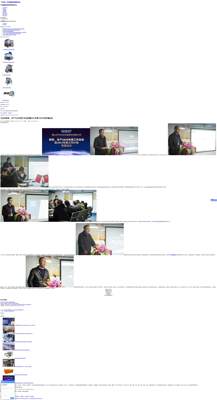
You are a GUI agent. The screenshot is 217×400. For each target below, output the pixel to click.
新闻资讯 (5, 112)
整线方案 (27, 396)
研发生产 (6, 303)
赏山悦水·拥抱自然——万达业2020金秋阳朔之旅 (13, 309)
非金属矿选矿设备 (103, 187)
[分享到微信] (2, 122)
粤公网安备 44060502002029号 (36, 398)
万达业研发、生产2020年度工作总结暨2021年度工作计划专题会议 (18, 304)
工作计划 (13, 303)
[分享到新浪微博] (3, 122)
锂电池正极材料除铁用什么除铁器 (9, 34)
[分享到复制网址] (8, 122)
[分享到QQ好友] (4, 122)
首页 (1, 112)
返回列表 (2, 313)
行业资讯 (4, 24)
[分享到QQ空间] (6, 122)
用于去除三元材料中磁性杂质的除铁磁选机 (11, 30)
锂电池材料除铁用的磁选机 (8, 31)
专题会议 (17, 303)
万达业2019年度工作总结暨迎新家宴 (7, 302)
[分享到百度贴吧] (7, 122)
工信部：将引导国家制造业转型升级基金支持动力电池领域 (14, 32)
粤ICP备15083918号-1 (24, 398)
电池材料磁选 (149, 187)
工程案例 (17, 396)
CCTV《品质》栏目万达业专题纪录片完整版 (12, 33)
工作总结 (9, 303)
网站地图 (32, 396)
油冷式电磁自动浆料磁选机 (159, 221)
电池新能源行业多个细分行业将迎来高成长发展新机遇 (13, 28)
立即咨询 (2, 108)
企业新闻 (4, 23)
